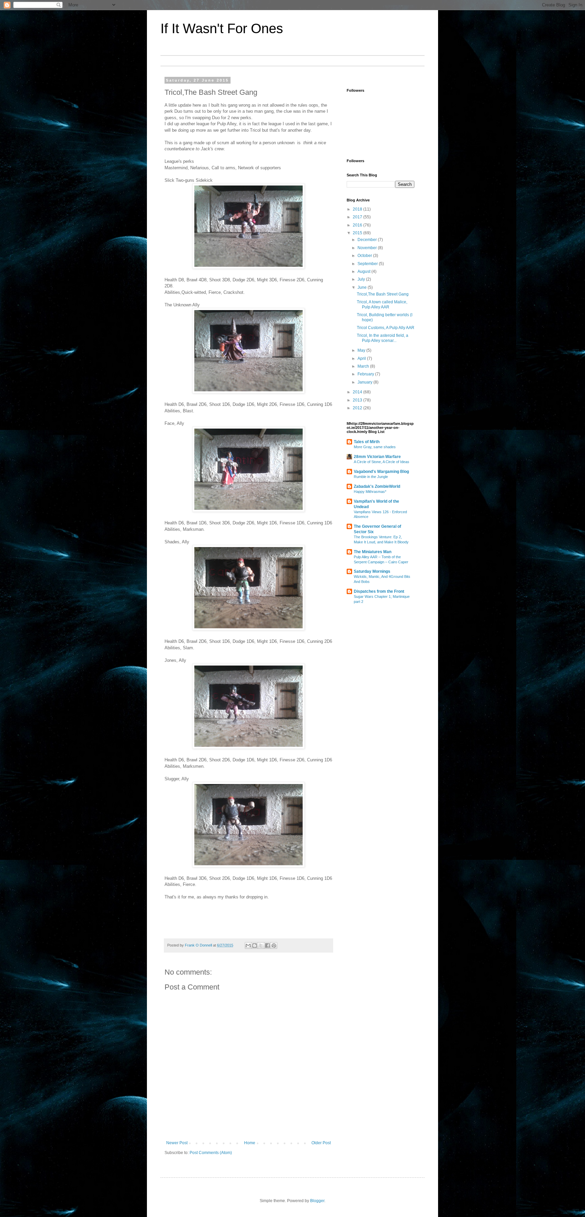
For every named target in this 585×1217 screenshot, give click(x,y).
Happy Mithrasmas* (370, 492)
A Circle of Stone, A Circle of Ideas (381, 462)
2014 (358, 392)
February (366, 374)
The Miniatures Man (372, 551)
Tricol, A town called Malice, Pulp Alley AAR (382, 304)
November (368, 247)
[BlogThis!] (254, 945)
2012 (358, 408)
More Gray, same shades (375, 447)
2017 (358, 217)
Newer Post (177, 1142)
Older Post (321, 1142)
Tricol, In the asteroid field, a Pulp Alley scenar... (382, 338)
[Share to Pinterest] (273, 945)
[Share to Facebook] (267, 945)
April (362, 358)
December (368, 239)
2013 (358, 400)
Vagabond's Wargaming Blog (381, 471)
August (364, 271)
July (362, 279)
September (368, 263)
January (365, 382)
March (364, 366)
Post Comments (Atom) (211, 1152)
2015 (358, 233)
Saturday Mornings (372, 571)
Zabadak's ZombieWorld (377, 486)
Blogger (317, 1200)
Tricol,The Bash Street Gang (383, 294)
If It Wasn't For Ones (221, 28)
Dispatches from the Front (379, 591)
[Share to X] (261, 945)
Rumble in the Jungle (371, 477)
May (362, 350)
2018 (358, 209)
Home (249, 1142)
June (363, 287)
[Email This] (248, 945)
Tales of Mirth (367, 441)
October (365, 255)
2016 (358, 225)
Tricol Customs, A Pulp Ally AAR (385, 327)
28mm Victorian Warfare (377, 456)
